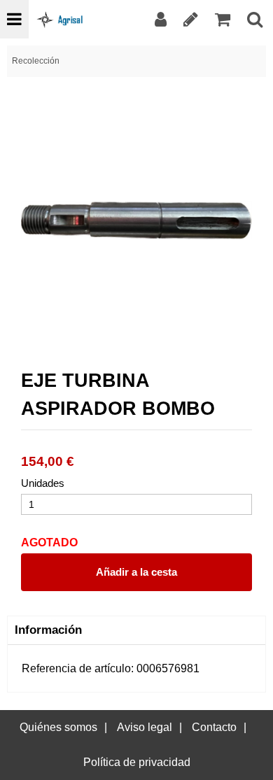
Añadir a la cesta (136, 572)
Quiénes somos (58, 727)
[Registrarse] (190, 19)
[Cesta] (222, 19)
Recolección (35, 61)
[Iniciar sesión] (161, 19)
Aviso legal (144, 727)
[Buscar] (255, 19)
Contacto (214, 727)
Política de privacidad (136, 762)
